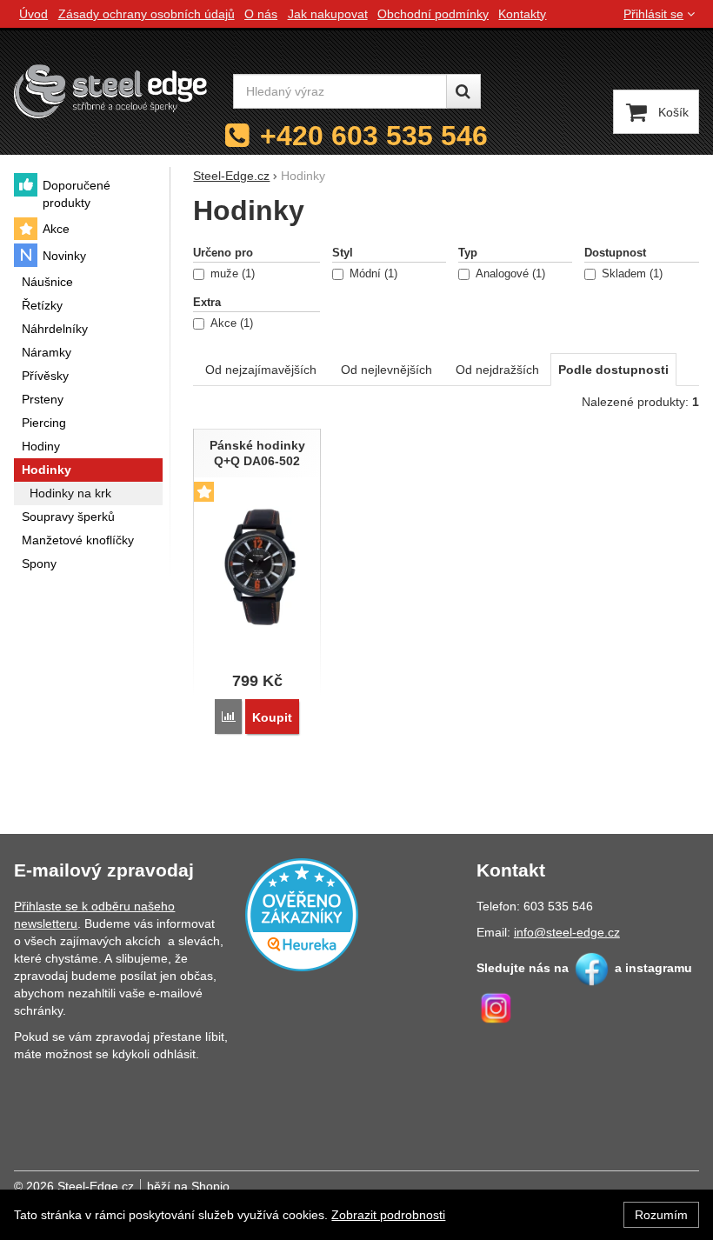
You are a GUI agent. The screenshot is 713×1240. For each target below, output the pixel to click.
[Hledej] (463, 91)
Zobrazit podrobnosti (388, 1215)
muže (230, 274)
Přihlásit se (653, 14)
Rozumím (661, 1215)
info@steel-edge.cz (567, 932)
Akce (230, 323)
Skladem (630, 274)
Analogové (509, 274)
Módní (372, 274)
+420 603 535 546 (374, 135)
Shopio (210, 1186)
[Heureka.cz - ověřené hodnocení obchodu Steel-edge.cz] (301, 913)
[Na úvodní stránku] (110, 90)
